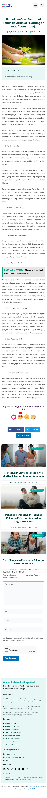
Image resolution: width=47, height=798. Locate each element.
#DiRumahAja (7, 90)
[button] (42, 5)
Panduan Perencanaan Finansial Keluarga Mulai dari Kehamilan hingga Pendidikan (23, 518)
